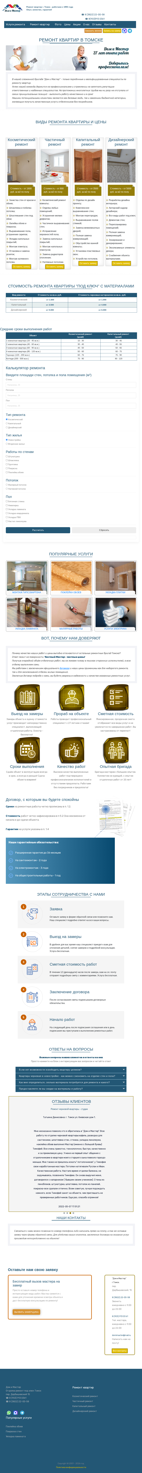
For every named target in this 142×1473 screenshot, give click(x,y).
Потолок (10, 390)
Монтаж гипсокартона (26, 592)
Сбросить (104, 530)
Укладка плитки (115, 592)
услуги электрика (115, 629)
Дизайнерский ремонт (84, 1411)
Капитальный (14, 423)
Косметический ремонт (85, 1396)
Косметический (15, 419)
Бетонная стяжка (16, 501)
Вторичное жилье (16, 444)
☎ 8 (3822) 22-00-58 (93, 14)
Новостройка (14, 440)
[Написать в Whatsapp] (9, 1412)
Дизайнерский (14, 427)
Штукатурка (14, 456)
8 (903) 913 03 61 (120, 1316)
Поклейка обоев (16, 472)
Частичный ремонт (82, 1401)
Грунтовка (13, 464)
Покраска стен (14, 1431)
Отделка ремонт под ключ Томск (23, 1390)
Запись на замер (112, 31)
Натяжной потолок (17, 489)
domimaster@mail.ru (121, 1335)
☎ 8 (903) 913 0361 (16, 1398)
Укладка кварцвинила (18, 513)
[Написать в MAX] (124, 30)
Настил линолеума (17, 521)
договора (64, 668)
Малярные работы (71, 629)
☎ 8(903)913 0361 (95, 19)
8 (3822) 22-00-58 (121, 1297)
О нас (86, 24)
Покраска (12, 468)
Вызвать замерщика (26, 1312)
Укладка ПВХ (14, 517)
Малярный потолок (17, 485)
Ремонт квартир (40, 24)
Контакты (110, 24)
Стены (9, 379)
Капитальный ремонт (84, 1406)
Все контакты (120, 1351)
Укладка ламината (17, 509)
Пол (8, 400)
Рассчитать (38, 530)
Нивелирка (13, 505)
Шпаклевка (13, 460)
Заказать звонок (93, 31)
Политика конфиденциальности (71, 1467)
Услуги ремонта (15, 24)
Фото (58, 24)
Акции (77, 24)
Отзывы (97, 24)
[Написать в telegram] (130, 30)
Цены (67, 24)
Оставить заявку (21, 266)
